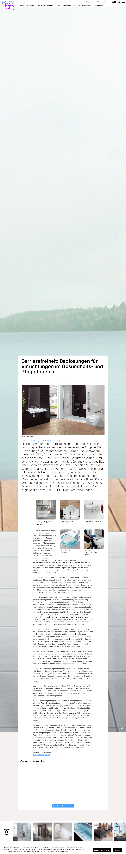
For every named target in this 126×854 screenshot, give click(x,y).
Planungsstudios (64, 6)
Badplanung (51, 6)
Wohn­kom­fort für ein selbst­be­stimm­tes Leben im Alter (74, 788)
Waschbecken (57, 441)
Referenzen (30, 6)
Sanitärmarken (87, 6)
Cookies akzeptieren (102, 850)
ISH (97, 2)
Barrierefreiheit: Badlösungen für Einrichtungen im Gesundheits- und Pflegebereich (62, 366)
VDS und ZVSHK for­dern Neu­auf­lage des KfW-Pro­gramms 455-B (51, 790)
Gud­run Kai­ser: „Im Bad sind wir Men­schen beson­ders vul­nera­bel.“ (29, 790)
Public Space (78, 782)
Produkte (76, 6)
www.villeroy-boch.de (41, 754)
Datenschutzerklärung (59, 851)
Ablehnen (118, 850)
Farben (99, 782)
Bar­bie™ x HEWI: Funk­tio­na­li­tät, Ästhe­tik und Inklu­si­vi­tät (96, 788)
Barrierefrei (25, 441)
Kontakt (106, 2)
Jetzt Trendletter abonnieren (63, 806)
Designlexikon (90, 2)
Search (119, 2)
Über (101, 2)
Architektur (40, 6)
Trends (21, 6)
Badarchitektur (34, 782)
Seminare (99, 6)
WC (49, 441)
